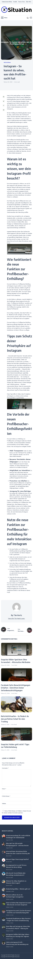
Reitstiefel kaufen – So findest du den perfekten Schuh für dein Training (15, 719)
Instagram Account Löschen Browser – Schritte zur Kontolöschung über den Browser (18, 913)
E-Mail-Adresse (6, 796)
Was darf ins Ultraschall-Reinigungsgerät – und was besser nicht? (17, 845)
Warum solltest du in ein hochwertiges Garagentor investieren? (15, 897)
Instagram (7, 62)
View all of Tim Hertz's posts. (16, 619)
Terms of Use (21, 2)
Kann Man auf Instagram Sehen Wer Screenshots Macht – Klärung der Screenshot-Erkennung (18, 928)
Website (4, 803)
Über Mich (28, 2)
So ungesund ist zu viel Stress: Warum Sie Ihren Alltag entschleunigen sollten (16, 867)
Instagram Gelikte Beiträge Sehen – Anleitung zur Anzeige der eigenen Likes (18, 936)
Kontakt (15, 2)
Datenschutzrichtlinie (7, 2)
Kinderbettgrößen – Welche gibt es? (18, 889)
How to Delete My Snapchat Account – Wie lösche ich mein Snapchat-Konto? (18, 905)
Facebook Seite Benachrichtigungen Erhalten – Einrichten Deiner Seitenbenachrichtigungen (15, 688)
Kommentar (5, 768)
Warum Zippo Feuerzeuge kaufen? (17, 859)
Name (4, 789)
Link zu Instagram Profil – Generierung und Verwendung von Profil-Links (17, 944)
